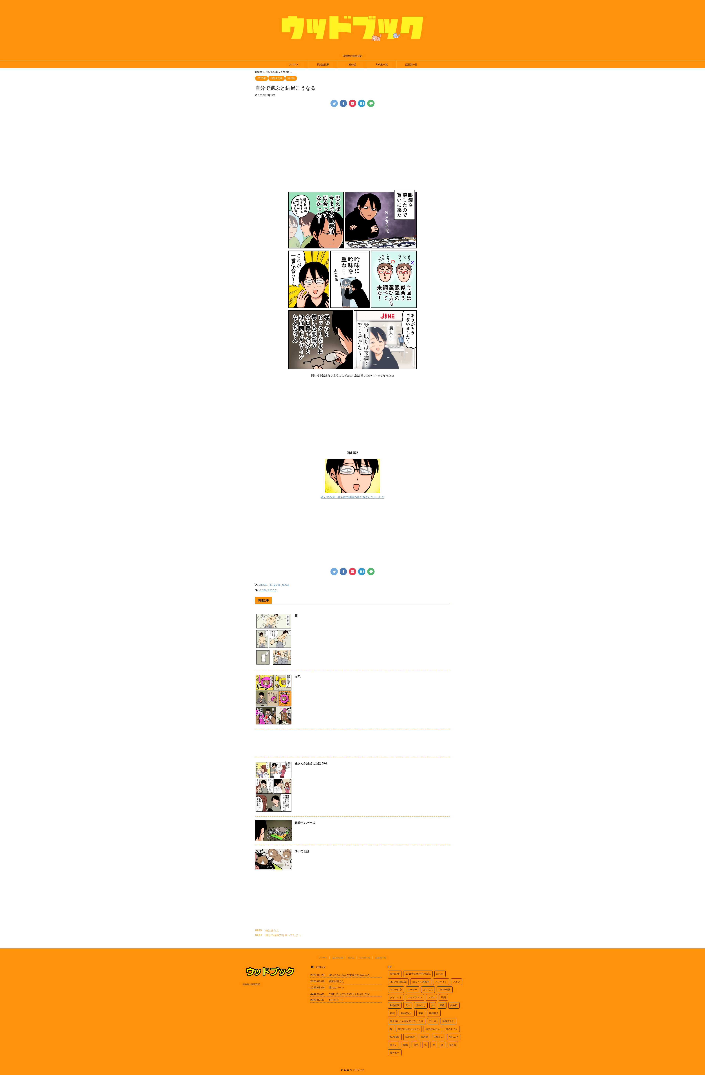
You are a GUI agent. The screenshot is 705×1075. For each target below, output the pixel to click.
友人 (407, 1005)
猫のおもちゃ (433, 1028)
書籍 (420, 1013)
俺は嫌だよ (272, 930)
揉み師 (454, 1005)
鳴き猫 (452, 1044)
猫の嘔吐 (410, 1036)
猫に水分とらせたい (409, 1028)
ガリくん (428, 989)
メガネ (262, 589)
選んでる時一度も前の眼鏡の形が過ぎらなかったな (352, 497)
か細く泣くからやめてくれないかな (349, 993)
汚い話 (432, 1021)
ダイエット (396, 997)
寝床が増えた (336, 981)
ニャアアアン (415, 997)
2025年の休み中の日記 (418, 973)
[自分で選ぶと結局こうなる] (361, 103)
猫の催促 (395, 1036)
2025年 (263, 584)
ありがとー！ (336, 999)
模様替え (434, 1013)
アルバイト (441, 981)
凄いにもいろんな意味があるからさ (349, 974)
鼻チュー (395, 1052)
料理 (392, 1013)
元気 (298, 676)
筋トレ (393, 1044)
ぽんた (440, 973)
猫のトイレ (452, 1028)
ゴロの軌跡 (445, 989)
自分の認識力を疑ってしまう (283, 935)
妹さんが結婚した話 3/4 (311, 763)
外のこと (272, 589)
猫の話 (352, 64)
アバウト (294, 64)
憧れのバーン (336, 987)
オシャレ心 (396, 989)
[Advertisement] (352, 138)
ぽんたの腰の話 (398, 981)
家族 (442, 1005)
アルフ (456, 981)
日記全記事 (323, 64)
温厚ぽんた (448, 1021)
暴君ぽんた (407, 1013)
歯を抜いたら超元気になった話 (406, 1021)
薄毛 (416, 1044)
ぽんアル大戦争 (421, 981)
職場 (405, 1044)
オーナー (412, 989)
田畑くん (438, 1036)
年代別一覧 (382, 64)
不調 (443, 997)
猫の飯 (424, 1036)
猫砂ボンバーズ (305, 822)
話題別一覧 (411, 64)
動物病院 (395, 1005)
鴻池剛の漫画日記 (251, 984)
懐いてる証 (302, 851)
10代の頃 (395, 973)
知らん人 (454, 1036)
